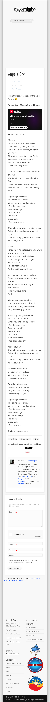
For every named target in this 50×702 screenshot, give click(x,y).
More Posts (22, 481)
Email (13, 550)
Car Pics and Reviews (33, 631)
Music (13, 89)
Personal (18, 89)
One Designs (30, 700)
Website (11, 556)
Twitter (22, 26)
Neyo (36, 439)
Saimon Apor (16, 82)
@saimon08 (27, 476)
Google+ (21, 479)
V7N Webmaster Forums (34, 639)
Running (8, 679)
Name (13, 544)
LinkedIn (27, 26)
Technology (9, 687)
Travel (8, 691)
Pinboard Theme (19, 700)
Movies (8, 667)
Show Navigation (38, 21)
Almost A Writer (31, 627)
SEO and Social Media (12, 683)
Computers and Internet (13, 663)
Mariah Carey (25, 439)
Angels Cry (13, 439)
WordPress (40, 700)
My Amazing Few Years (13, 634)
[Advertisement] (25, 49)
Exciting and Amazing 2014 (14, 638)
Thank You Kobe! (11, 630)
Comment (13, 512)
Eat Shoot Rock (30, 635)
